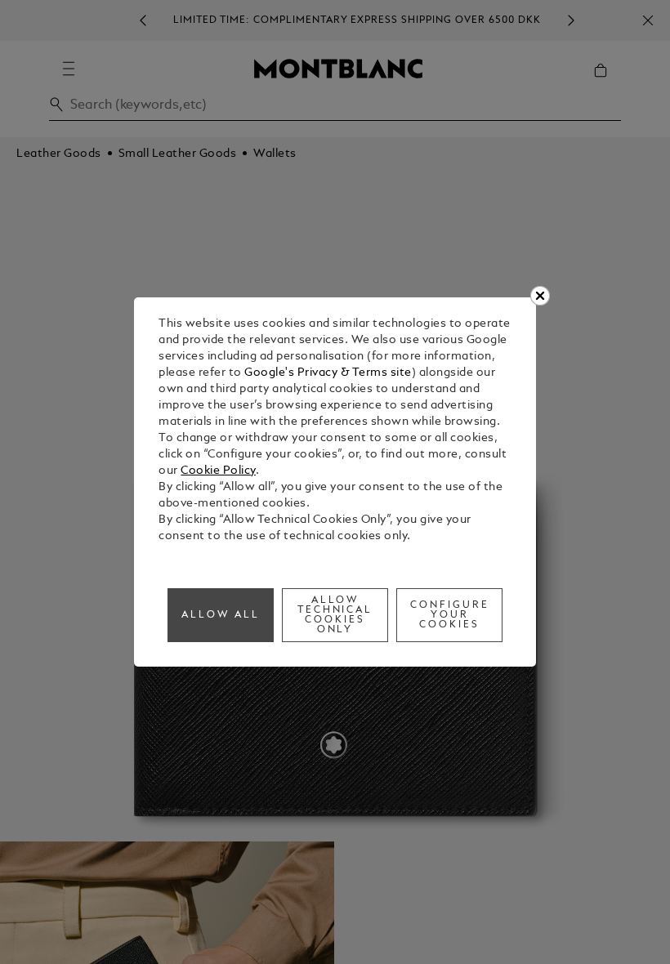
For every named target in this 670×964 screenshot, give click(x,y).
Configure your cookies (449, 615)
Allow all (220, 615)
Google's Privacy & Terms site (328, 373)
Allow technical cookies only (335, 615)
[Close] (540, 296)
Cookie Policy (218, 471)
